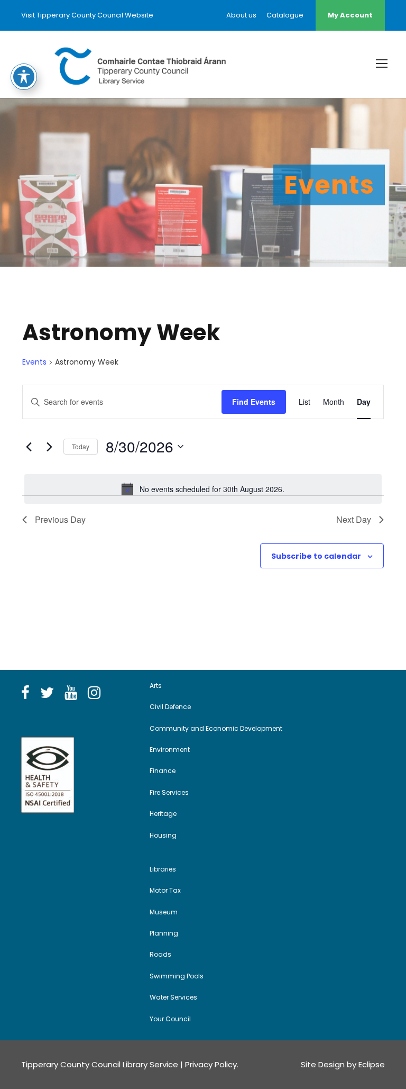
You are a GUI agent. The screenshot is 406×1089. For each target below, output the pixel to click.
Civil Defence (170, 706)
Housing (163, 835)
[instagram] (94, 693)
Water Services (173, 997)
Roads (160, 954)
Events (34, 362)
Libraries (163, 869)
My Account (350, 15)
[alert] (203, 489)
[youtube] (70, 693)
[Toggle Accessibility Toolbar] (23, 76)
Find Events (253, 401)
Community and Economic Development (216, 728)
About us (241, 15)
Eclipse (371, 1064)
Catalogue (284, 15)
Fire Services (169, 792)
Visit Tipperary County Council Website (87, 15)
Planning (164, 933)
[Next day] (49, 446)
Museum (164, 912)
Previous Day (60, 519)
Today (80, 446)
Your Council (170, 1018)
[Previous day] (28, 446)
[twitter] (47, 693)
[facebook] (25, 693)
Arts (156, 685)
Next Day (353, 519)
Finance (163, 770)
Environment (170, 749)
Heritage (163, 813)
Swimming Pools (177, 976)
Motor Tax (165, 890)
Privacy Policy (211, 1064)
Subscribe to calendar (316, 556)
